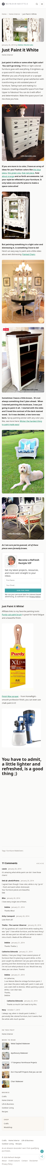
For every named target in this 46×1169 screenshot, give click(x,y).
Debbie (7, 907)
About (4, 1161)
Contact (25, 1161)
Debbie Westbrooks (25, 45)
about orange (8, 176)
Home (4, 14)
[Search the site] (37, 4)
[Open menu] (42, 4)
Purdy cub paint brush (12, 614)
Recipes (5, 1111)
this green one (14, 173)
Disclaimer (33, 1161)
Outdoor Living (8, 1108)
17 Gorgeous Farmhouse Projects (24, 1062)
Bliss (4, 898)
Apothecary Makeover (19, 1053)
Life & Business (8, 1104)
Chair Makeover (17, 1081)
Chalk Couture (14, 1161)
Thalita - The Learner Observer (14, 925)
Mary (4, 1010)
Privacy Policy (7, 1164)
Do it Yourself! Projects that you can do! (26, 1072)
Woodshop (8, 1127)
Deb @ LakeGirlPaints (10, 881)
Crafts (4, 1096)
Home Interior (14, 14)
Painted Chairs (28, 254)
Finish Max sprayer (10, 696)
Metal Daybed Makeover (20, 1043)
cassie (4, 869)
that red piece (28, 173)
